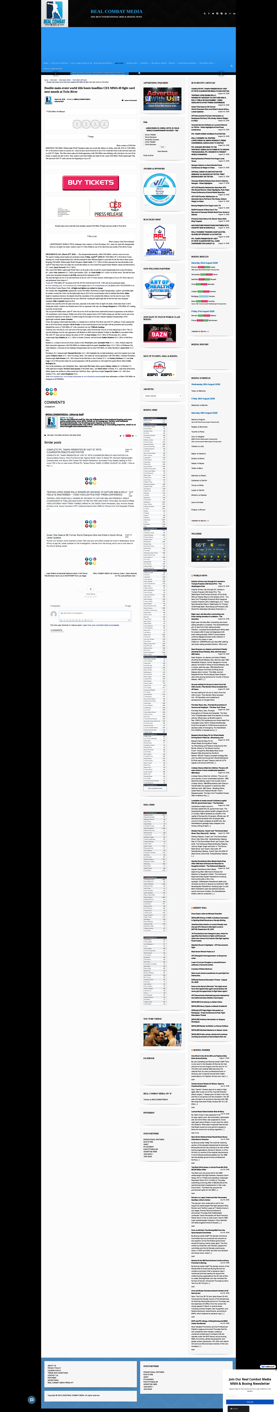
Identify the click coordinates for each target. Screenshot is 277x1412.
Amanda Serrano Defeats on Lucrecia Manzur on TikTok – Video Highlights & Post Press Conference (209, 198)
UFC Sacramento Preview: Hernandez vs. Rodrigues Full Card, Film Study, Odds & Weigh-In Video (210, 190)
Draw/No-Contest (152, 211)
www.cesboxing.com (55, 357)
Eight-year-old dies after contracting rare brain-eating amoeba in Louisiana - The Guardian (207, 688)
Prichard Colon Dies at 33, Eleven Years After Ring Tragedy (209, 291)
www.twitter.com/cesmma (72, 448)
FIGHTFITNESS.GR (150, 1221)
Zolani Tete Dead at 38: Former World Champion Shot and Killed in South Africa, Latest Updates (210, 180)
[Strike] (70, 691)
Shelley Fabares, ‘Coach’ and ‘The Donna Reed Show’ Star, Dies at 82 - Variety (209, 904)
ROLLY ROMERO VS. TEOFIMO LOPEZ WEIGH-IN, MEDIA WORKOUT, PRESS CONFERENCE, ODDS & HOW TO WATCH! (208, 212)
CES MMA (53, 151)
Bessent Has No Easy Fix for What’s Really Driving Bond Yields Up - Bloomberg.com (207, 808)
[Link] (85, 691)
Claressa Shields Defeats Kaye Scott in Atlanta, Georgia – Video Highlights (209, 253)
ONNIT (146, 1216)
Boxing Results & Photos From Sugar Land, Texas (208, 231)
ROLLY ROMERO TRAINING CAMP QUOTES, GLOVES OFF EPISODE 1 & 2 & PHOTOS (208, 305)
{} (88, 691)
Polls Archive (148, 227)
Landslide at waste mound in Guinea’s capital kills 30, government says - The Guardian (209, 873)
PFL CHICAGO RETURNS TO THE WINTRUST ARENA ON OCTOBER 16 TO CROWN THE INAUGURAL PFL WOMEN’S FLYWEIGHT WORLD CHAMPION (210, 222)
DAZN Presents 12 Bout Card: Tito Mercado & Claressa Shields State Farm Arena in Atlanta (210, 283)
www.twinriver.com (69, 357)
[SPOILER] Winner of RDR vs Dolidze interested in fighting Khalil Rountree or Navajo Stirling (209, 991)
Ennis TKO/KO (150, 206)
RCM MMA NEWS (65, 151)
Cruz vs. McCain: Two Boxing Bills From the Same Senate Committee (208, 1303)
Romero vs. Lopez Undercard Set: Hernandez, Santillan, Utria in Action (209, 1270)
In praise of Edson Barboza (201, 1041)
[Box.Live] (200, 402)
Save (129, 507)
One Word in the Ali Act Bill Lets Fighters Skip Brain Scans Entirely (209, 1129)
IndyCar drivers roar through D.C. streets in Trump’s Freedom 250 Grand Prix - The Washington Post (208, 655)
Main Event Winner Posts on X (203, 1023)
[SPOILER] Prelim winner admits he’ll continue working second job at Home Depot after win (209, 1107)
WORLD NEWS (200, 647)
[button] (55, 109)
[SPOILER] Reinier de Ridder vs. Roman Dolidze (209, 1098)
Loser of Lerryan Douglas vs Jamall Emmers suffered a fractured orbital (208, 1035)
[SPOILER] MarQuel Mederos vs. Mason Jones (209, 1102)
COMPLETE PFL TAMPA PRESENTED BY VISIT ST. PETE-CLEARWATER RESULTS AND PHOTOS (210, 161)
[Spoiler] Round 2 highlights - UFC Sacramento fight (209, 1018)
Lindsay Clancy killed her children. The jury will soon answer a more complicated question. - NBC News (209, 842)
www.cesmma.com (56, 448)
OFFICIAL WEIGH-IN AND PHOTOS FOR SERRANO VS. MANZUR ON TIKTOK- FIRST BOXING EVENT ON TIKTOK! (208, 245)
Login (129, 677)
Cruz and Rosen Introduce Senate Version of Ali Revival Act (209, 1363)
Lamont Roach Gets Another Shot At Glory (207, 1183)
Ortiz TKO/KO (150, 214)
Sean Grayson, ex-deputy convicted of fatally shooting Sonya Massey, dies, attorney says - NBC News (209, 723)
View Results (162, 223)
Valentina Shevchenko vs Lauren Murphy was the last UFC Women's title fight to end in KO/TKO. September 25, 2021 (209, 998)
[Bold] (61, 691)
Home (46, 151)
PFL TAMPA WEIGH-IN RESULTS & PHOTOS (208, 206)
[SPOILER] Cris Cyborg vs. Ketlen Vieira (206, 1074)
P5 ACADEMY (148, 1218)
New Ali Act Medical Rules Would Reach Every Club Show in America (209, 1210)
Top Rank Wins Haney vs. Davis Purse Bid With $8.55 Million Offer (209, 1240)
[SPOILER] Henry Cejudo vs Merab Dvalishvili (209, 1078)
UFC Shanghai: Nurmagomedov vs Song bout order (209, 1028)
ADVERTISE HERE (150, 1223)
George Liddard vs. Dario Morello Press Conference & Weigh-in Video (206, 238)
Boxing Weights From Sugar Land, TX (206, 277)
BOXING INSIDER (201, 1121)
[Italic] (64, 691)
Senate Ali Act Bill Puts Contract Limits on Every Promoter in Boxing (210, 1333)
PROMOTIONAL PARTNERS (153, 1211)
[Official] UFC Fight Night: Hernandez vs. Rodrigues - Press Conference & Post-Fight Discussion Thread (208, 1084)
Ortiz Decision (150, 216)
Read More (77, 124)
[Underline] (67, 691)
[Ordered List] (73, 691)
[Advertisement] (138, 43)
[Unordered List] (76, 691)
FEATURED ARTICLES (80, 151)
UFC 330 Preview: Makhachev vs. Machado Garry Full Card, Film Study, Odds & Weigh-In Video (208, 270)
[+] (91, 691)
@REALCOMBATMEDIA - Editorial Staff (64, 486)
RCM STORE (148, 1214)
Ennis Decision (151, 209)
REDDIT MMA (200, 979)
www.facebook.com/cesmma (94, 448)
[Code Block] (82, 691)
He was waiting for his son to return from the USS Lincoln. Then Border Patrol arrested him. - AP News (209, 758)
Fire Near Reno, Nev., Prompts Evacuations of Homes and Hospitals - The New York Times (209, 778)
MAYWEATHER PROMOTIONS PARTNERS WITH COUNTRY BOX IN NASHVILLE (210, 298)
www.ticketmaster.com (100, 357)
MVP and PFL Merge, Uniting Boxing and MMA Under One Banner (209, 1394)
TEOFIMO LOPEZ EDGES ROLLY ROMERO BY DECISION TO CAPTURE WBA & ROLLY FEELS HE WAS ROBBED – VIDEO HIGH (97, 96)
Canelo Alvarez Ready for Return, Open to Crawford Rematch (207, 1156)
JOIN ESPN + (148, 1226)
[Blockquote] (79, 691)
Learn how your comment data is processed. (101, 697)
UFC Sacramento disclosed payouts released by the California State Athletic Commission (210, 1068)
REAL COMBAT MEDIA (117, 11)
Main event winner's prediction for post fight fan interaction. (210, 1046)
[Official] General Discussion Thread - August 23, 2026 (209, 1052)
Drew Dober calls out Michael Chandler (206, 985)
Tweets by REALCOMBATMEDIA (155, 1171)
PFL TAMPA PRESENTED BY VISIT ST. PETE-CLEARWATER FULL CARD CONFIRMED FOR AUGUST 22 (205, 312)
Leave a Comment (131, 172)
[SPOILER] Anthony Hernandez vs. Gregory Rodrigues (208, 1092)
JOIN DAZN (147, 1228)
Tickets (48, 354)
